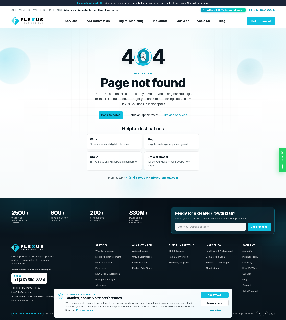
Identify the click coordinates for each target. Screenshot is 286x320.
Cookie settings (235, 313)
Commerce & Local (215, 256)
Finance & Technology (217, 262)
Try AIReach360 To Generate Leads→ (223, 10)
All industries (212, 268)
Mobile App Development (108, 256)
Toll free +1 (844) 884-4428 (25, 287)
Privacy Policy (84, 310)
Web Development (104, 251)
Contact (246, 285)
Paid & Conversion (178, 256)
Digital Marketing (131, 21)
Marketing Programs (179, 262)
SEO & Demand (176, 251)
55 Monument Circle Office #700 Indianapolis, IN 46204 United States (47, 296)
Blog (222, 21)
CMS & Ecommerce (142, 256)
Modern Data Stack (142, 268)
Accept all (214, 295)
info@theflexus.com (164, 177)
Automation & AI (140, 251)
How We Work (249, 268)
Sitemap (249, 313)
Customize (215, 310)
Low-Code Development (107, 273)
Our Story (247, 262)
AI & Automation (98, 21)
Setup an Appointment (144, 115)
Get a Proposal (261, 21)
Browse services (175, 115)
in (259, 313)
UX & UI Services (103, 262)
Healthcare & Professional (219, 251)
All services (101, 285)
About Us (203, 21)
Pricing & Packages (105, 279)
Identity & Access (141, 262)
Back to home (111, 115)
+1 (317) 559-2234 (262, 10)
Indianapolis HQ (250, 256)
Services (71, 21)
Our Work (183, 21)
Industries (160, 21)
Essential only (214, 303)
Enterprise (100, 268)
